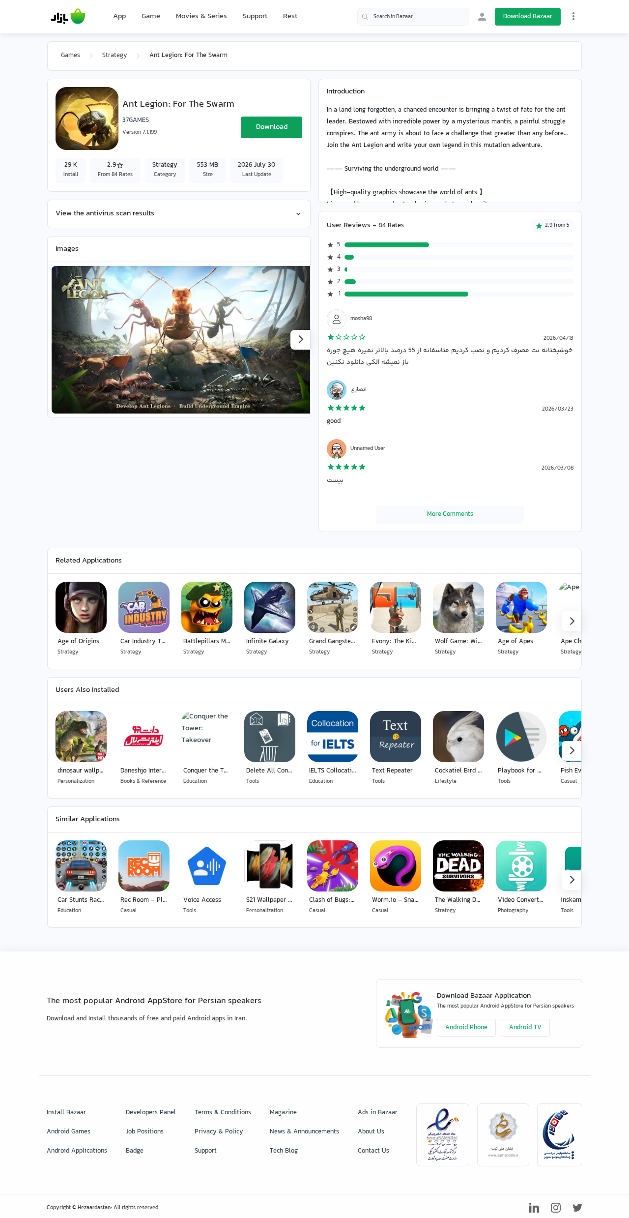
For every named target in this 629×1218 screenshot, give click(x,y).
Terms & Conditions (223, 1112)
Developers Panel (151, 1112)
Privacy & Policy (219, 1132)
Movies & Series (201, 16)
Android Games (68, 1132)
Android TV (525, 1027)
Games (70, 55)
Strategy (114, 55)
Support (255, 16)
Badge (134, 1151)
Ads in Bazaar (378, 1112)
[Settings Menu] (573, 16)
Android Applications (77, 1151)
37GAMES (135, 120)
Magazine (283, 1112)
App (119, 17)
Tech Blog (284, 1151)
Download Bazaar (527, 16)
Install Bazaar (66, 1112)
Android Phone (466, 1027)
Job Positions (145, 1132)
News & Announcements (304, 1132)
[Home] (68, 16)
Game (151, 17)
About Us (371, 1132)
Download (271, 127)
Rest (290, 17)
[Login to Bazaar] (482, 17)
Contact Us (373, 1151)
